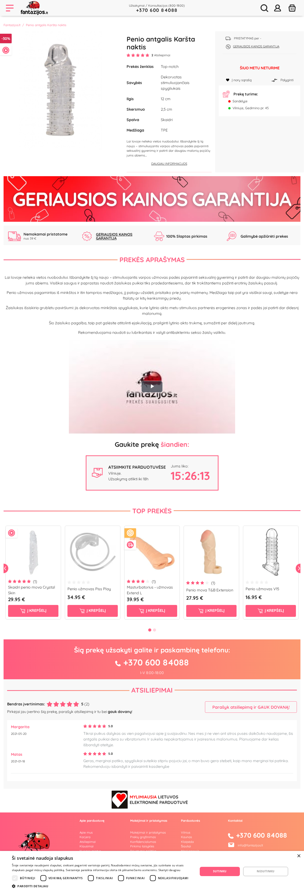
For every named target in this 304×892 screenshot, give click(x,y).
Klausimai (87, 846)
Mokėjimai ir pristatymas (148, 832)
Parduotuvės (190, 820)
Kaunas (186, 837)
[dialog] (152, 871)
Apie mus (86, 832)
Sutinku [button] (220, 871)
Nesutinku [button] (266, 871)
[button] (102, 886)
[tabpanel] (33, 574)
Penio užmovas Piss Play (89, 588)
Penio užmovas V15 (262, 588)
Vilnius (185, 832)
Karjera (85, 837)
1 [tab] (149, 630)
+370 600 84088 (157, 10)
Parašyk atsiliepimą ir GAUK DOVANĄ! (251, 707)
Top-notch (170, 66)
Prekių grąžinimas (143, 837)
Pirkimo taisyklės (142, 846)
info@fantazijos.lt (250, 845)
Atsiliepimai (152, 690)
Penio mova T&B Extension (209, 590)
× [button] (298, 856)
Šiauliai (186, 846)
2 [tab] (154, 630)
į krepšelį (36, 610)
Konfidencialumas (143, 842)
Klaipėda (187, 842)
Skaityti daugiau (169, 870)
